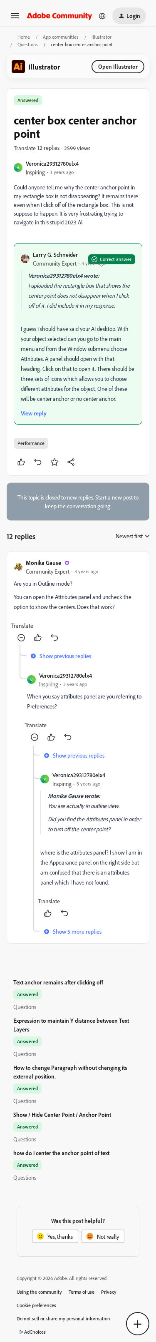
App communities (61, 37)
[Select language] (102, 15)
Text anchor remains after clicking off (58, 982)
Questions (27, 44)
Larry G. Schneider (55, 254)
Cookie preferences (36, 1305)
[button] (15, 18)
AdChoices (35, 1332)
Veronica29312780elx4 (52, 163)
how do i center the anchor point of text (61, 1152)
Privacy (108, 1292)
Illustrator (101, 37)
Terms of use (81, 1292)
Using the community (39, 1292)
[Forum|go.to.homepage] (59, 15)
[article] (78, 601)
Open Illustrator (118, 66)
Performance (31, 443)
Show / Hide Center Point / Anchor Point (62, 1114)
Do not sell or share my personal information (63, 1318)
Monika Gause (43, 562)
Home (23, 37)
